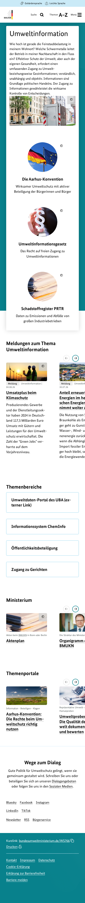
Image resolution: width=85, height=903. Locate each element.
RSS (26, 820)
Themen (54, 16)
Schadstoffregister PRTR (42, 308)
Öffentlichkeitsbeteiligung (34, 548)
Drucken (12, 847)
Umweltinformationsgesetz (42, 244)
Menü (74, 14)
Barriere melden (17, 880)
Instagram (42, 802)
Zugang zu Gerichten (29, 569)
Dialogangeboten (64, 781)
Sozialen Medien (61, 786)
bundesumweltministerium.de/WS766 (44, 841)
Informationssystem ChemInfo (38, 526)
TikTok (26, 811)
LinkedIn (12, 811)
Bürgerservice (42, 820)
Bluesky (11, 802)
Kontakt (11, 860)
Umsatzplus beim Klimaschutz (21, 395)
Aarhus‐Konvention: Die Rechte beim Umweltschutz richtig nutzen (25, 722)
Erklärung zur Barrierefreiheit (25, 873)
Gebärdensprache (33, 3)
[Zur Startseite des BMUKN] (8, 14)
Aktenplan (15, 640)
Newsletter (13, 820)
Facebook (26, 802)
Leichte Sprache (57, 3)
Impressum (27, 860)
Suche (34, 14)
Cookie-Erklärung (18, 867)
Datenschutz (46, 860)
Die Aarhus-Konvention (42, 179)
